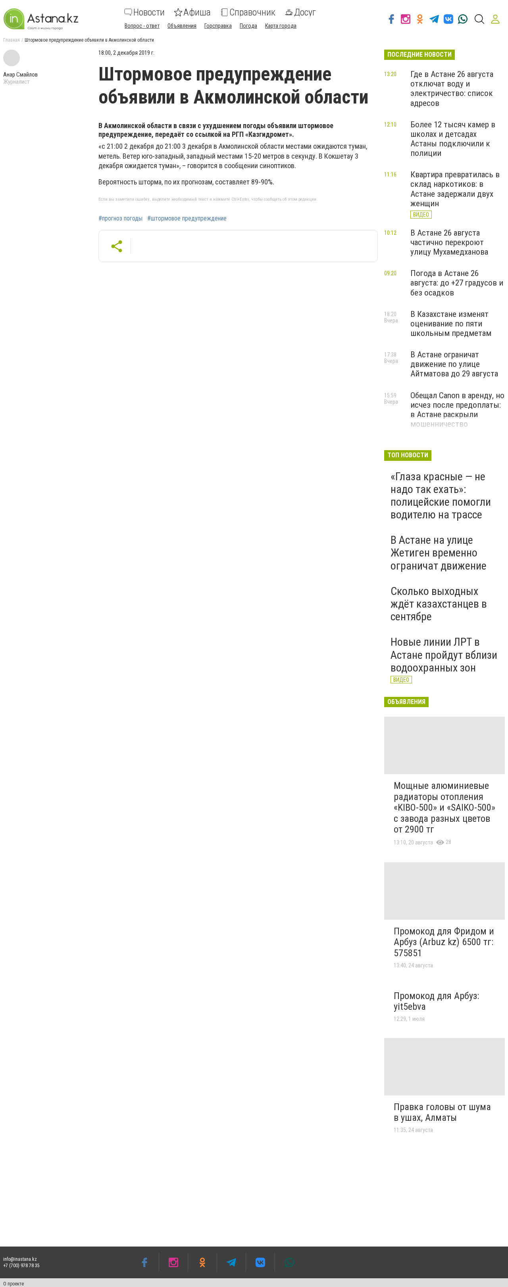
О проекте (13, 1284)
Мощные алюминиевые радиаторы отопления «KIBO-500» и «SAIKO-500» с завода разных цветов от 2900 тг (444, 807)
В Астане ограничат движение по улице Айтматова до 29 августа (454, 364)
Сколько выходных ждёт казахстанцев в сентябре (439, 604)
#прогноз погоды (120, 218)
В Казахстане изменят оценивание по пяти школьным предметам (450, 323)
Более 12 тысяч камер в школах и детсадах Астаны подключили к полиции (452, 139)
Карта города (280, 26)
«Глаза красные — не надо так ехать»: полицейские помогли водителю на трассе (441, 496)
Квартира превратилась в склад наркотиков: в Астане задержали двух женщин (455, 189)
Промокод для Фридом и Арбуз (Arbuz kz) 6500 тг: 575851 (444, 942)
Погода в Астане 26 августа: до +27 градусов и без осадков (456, 283)
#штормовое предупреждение (187, 218)
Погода (248, 26)
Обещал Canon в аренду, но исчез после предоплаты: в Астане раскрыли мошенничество (457, 410)
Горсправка (218, 26)
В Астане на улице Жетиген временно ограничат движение (439, 552)
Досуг (305, 12)
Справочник (252, 12)
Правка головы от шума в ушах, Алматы (442, 1112)
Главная (11, 40)
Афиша (197, 12)
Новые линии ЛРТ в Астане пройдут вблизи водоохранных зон (444, 654)
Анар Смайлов (20, 74)
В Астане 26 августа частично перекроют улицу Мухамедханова (449, 242)
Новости (149, 12)
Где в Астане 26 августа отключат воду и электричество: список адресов (451, 88)
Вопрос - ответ (142, 26)
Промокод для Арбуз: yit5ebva (436, 1001)
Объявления (181, 26)
